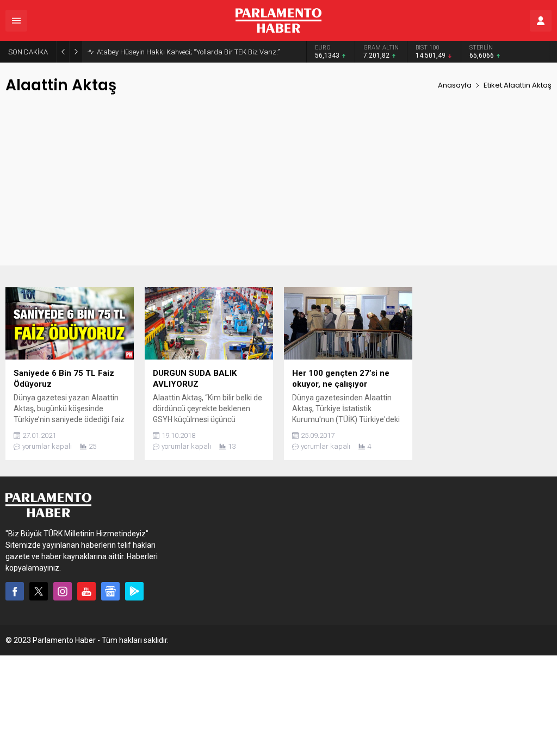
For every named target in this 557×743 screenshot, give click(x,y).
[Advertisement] (278, 189)
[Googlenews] (110, 591)
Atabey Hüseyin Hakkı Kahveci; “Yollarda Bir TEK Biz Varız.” (188, 52)
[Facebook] (14, 591)
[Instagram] (62, 591)
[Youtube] (86, 591)
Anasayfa (455, 85)
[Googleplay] (134, 591)
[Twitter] (38, 591)
